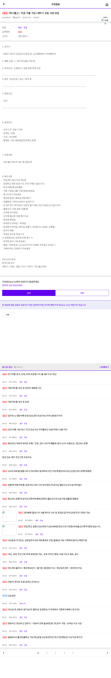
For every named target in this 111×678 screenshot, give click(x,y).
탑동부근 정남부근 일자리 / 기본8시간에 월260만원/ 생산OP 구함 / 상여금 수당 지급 (42, 623)
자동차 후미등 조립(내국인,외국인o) (20, 581)
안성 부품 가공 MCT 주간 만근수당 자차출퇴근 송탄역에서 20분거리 (34, 429)
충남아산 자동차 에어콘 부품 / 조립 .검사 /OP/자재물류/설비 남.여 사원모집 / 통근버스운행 (45, 443)
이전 (3, 652)
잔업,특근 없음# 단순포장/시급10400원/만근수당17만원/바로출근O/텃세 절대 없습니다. (59, 526)
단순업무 (9, 595)
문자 (29, 292)
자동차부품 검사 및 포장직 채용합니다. (22, 387)
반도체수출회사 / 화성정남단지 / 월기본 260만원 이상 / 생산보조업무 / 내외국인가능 (42, 567)
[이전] (4, 4)
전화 (82, 292)
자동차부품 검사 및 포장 (15, 401)
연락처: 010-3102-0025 (12, 285)
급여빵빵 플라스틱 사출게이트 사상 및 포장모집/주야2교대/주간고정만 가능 (54, 512)
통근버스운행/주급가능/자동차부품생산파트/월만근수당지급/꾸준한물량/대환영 (40, 498)
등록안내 (19, 367)
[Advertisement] (55, 340)
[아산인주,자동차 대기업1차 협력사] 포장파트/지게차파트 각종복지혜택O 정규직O (41, 609)
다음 (107, 652)
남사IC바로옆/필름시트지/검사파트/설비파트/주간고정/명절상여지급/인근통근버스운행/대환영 (46, 470)
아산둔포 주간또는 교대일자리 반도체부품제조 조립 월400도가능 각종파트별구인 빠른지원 (44, 540)
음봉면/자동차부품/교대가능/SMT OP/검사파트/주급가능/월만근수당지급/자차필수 (42, 484)
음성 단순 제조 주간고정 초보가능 (17, 457)
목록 (7, 314)
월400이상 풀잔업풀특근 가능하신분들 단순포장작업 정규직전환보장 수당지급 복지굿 (42, 637)
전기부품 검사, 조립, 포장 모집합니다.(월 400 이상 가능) (29, 374)
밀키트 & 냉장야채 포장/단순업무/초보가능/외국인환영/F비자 (32, 415)
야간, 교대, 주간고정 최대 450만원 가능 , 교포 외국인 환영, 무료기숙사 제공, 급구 (40, 554)
